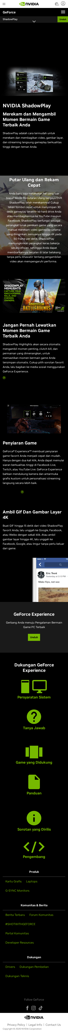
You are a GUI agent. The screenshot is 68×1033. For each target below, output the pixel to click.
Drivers (10, 967)
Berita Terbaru (15, 915)
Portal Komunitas (17, 933)
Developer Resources (19, 942)
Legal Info (35, 1024)
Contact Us (53, 1024)
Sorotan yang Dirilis (34, 829)
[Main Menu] (4, 4)
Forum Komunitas (41, 915)
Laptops (31, 881)
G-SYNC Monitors (17, 890)
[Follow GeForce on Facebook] (27, 1008)
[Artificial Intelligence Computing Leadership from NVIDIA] (29, 4)
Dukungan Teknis (17, 976)
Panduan (34, 793)
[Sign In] (63, 3)
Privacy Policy (16, 1024)
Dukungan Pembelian (34, 967)
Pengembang (34, 856)
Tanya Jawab (34, 728)
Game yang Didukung (34, 762)
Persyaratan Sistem (34, 697)
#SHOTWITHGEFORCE (20, 924)
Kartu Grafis (13, 881)
